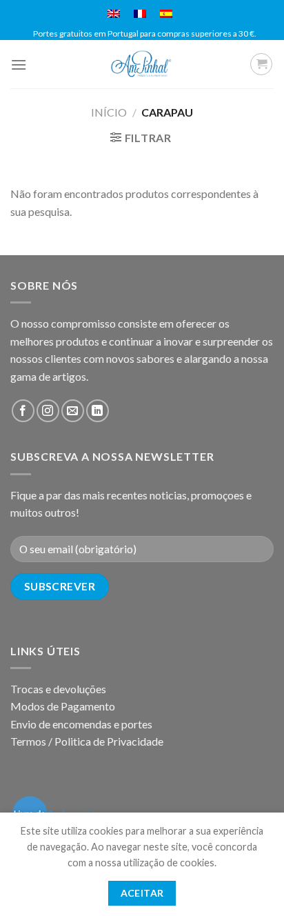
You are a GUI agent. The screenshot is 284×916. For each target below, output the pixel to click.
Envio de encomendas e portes (81, 723)
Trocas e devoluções (58, 688)
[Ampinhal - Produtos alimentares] (142, 64)
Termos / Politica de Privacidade (86, 741)
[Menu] (18, 64)
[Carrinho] (261, 64)
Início (109, 112)
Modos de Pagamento (62, 706)
